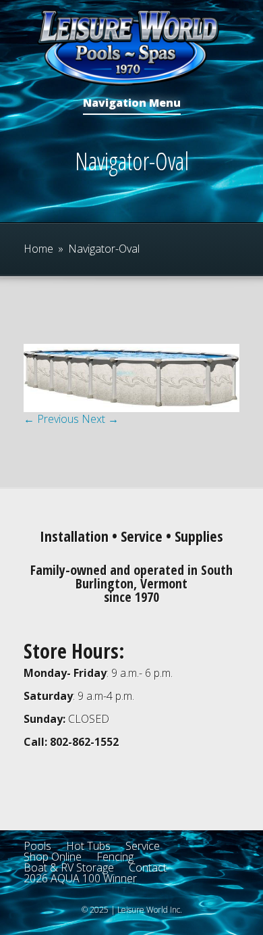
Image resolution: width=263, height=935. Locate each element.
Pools (37, 845)
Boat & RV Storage (69, 867)
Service (142, 845)
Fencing (115, 856)
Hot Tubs (88, 845)
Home (38, 248)
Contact (148, 867)
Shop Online (53, 856)
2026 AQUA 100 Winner (80, 878)
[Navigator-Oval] (131, 408)
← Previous (51, 418)
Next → (100, 418)
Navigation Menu (132, 103)
